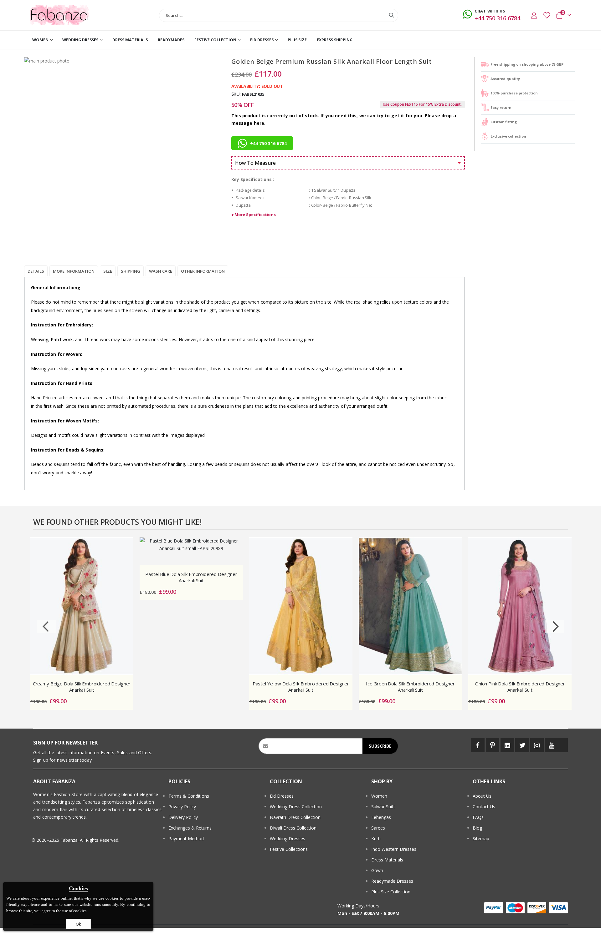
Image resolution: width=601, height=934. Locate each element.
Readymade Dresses (392, 881)
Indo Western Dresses (393, 849)
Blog (477, 828)
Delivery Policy (183, 817)
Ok (78, 924)
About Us (482, 796)
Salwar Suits (383, 807)
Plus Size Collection (390, 892)
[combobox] (278, 15)
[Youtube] (551, 745)
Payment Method (186, 838)
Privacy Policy (182, 807)
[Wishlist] (546, 15)
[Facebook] (478, 745)
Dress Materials (387, 860)
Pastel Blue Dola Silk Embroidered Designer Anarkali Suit (191, 577)
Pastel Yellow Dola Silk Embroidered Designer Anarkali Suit (301, 686)
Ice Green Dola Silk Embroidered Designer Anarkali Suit (410, 686)
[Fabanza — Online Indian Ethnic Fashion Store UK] (60, 15)
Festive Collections (289, 849)
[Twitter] (522, 745)
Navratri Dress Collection (295, 817)
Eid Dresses (282, 796)
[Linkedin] (507, 745)
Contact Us (484, 807)
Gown (377, 870)
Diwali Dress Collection (293, 828)
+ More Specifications (253, 214)
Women (379, 796)
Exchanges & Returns (190, 828)
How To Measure (255, 162)
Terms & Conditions (188, 796)
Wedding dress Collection (296, 807)
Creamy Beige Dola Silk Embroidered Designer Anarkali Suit (82, 686)
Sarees (378, 828)
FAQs (478, 817)
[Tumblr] (563, 745)
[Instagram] (537, 745)
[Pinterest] (492, 745)
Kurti (376, 838)
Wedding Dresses (287, 838)
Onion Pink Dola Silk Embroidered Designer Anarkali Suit (520, 686)
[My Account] (534, 15)
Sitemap (481, 838)
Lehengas (381, 817)
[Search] (392, 15)
